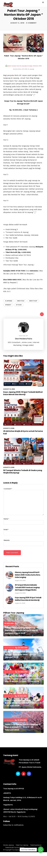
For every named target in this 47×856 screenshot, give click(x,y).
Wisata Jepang (8, 845)
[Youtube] (23, 774)
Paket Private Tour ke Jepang (14, 847)
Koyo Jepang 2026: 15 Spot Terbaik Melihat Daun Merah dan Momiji (23, 393)
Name (6, 519)
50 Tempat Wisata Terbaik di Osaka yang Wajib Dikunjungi (22, 471)
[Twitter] (18, 774)
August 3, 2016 (17, 23)
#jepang (8, 301)
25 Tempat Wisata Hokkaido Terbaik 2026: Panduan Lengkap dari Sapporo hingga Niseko (27, 587)
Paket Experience (35, 845)
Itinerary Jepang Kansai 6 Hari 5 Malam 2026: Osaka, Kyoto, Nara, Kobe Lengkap (27, 574)
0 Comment (31, 23)
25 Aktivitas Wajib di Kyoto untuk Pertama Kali (23, 432)
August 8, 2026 (8, 428)
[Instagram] (29, 774)
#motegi (20, 301)
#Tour (19, 305)
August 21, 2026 (9, 389)
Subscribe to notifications (13, 825)
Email (6, 529)
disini (8, 291)
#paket (8, 305)
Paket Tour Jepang (22, 845)
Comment (8, 489)
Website (7, 540)
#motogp (33, 301)
